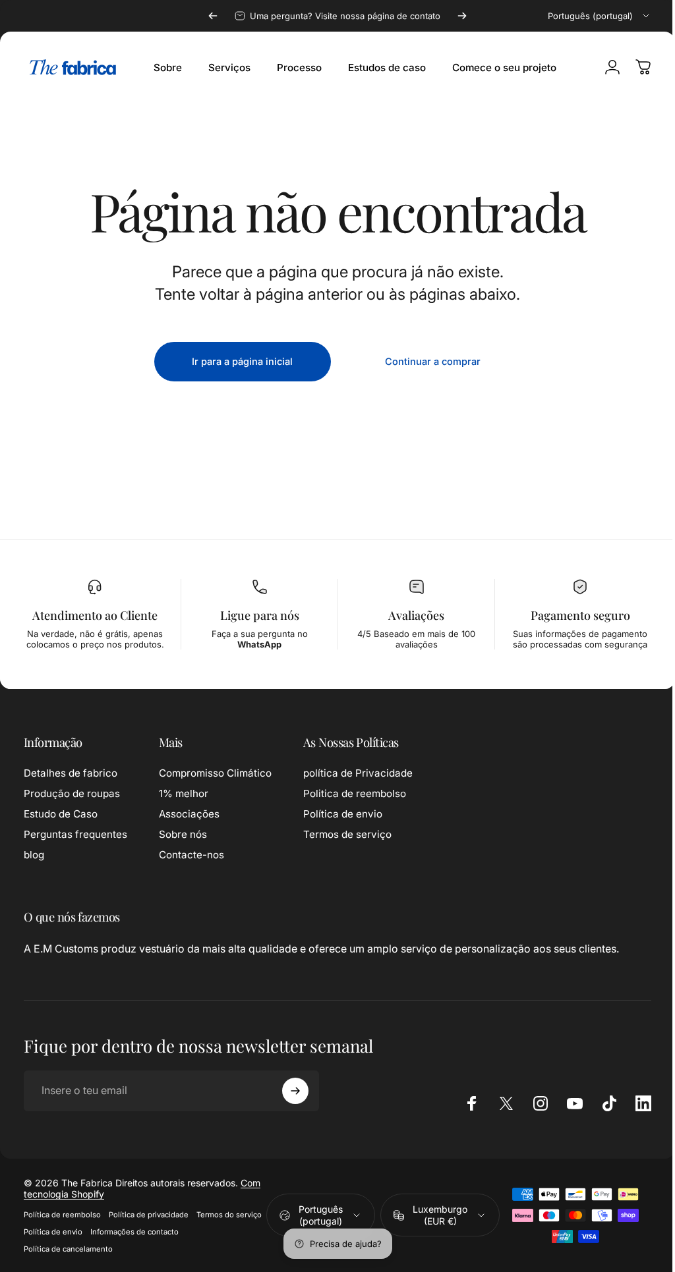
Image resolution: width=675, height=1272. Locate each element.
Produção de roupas (72, 793)
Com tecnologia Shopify (128, 1194)
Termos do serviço (56, 1231)
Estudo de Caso (61, 814)
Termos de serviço (347, 834)
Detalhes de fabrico (70, 773)
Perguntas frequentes (75, 834)
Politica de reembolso (354, 793)
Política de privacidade (149, 1214)
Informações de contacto (207, 1231)
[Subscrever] (295, 1091)
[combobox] (599, 16)
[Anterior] (212, 16)
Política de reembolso (62, 1214)
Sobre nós (183, 834)
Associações (189, 814)
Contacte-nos (191, 854)
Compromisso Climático (215, 773)
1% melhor (183, 793)
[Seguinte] (462, 16)
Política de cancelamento (68, 1249)
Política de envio (342, 814)
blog (34, 854)
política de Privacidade (358, 773)
